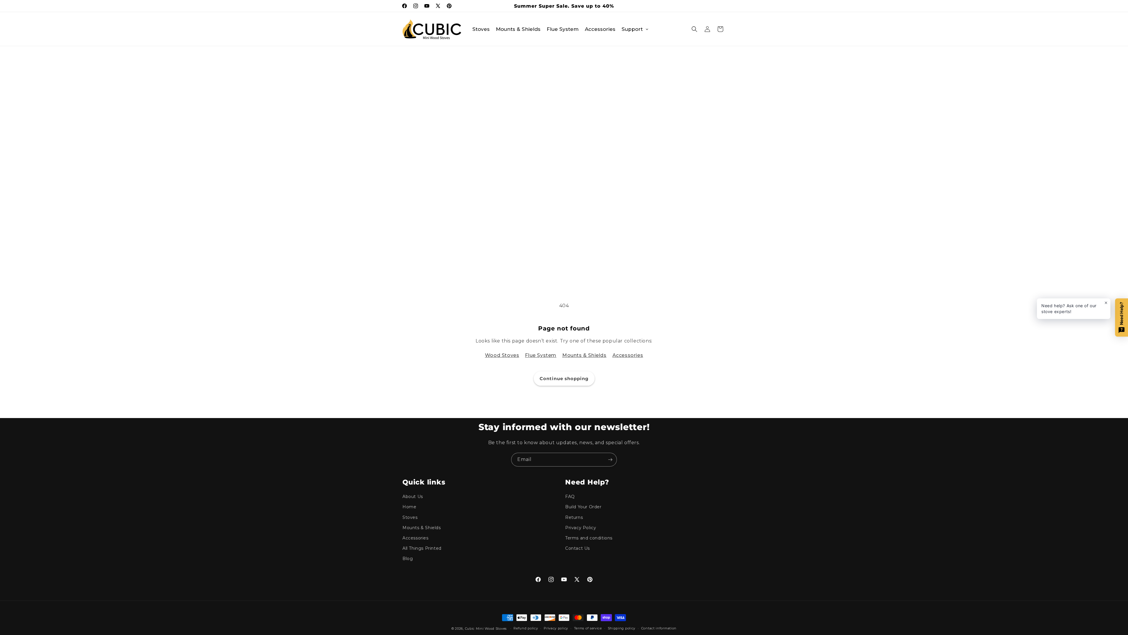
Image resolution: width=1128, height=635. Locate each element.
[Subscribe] (610, 460)
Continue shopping (564, 378)
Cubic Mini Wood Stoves (486, 628)
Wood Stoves (502, 355)
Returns (574, 517)
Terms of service (588, 628)
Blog (407, 558)
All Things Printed (422, 548)
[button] (694, 29)
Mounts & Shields (584, 355)
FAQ (570, 496)
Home (409, 506)
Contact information (659, 628)
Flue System (540, 355)
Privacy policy (556, 628)
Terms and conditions (588, 538)
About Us (412, 496)
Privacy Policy (580, 527)
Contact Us (577, 548)
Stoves (410, 517)
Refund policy (525, 628)
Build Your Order (583, 506)
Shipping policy (622, 628)
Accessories (627, 355)
